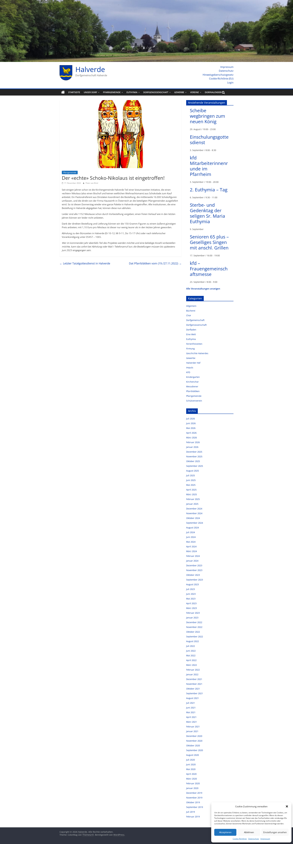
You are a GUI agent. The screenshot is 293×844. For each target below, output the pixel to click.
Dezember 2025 (194, 451)
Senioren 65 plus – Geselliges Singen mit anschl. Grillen (209, 242)
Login (230, 82)
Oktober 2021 (193, 688)
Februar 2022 (193, 669)
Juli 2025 (190, 475)
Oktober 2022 (193, 631)
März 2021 (191, 721)
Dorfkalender (213, 92)
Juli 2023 (190, 589)
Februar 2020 (193, 783)
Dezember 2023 (194, 565)
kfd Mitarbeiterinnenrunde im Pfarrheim (209, 166)
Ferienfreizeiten (194, 343)
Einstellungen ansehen (275, 832)
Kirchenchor (192, 381)
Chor (188, 315)
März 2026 (191, 437)
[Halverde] (63, 92)
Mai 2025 (190, 484)
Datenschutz (253, 838)
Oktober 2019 (193, 802)
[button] (286, 806)
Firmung (190, 348)
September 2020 (194, 750)
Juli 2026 (190, 418)
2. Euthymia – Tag (208, 189)
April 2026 (191, 432)
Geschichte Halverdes (197, 353)
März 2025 (191, 494)
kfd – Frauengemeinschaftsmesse (209, 268)
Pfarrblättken (193, 391)
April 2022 (191, 660)
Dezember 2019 (194, 792)
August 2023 (192, 584)
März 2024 (191, 551)
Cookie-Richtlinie (240, 838)
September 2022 (194, 636)
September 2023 (194, 579)
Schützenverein (194, 400)
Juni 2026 (191, 423)
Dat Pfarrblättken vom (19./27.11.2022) (155, 263)
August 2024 (192, 527)
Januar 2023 (192, 617)
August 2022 (192, 641)
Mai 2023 (190, 598)
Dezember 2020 (194, 736)
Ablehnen (249, 832)
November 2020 (194, 740)
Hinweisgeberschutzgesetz (218, 74)
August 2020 (192, 755)
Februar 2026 (193, 442)
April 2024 (191, 546)
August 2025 (192, 470)
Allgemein (191, 305)
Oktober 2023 (193, 574)
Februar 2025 (193, 499)
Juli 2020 (190, 759)
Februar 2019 (193, 816)
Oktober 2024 (193, 518)
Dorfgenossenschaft (155, 92)
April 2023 (191, 603)
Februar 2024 (193, 556)
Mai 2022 (190, 655)
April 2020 (191, 773)
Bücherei (190, 310)
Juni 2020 (191, 764)
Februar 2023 (193, 612)
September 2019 (194, 807)
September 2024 (194, 522)
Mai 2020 (190, 769)
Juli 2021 (190, 702)
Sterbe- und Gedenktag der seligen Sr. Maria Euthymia (207, 213)
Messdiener (192, 386)
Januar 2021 (192, 731)
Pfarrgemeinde (112, 92)
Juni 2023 (191, 593)
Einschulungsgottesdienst (209, 140)
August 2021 (192, 698)
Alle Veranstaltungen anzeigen (203, 288)
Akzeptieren (225, 832)
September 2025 (194, 465)
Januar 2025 (192, 503)
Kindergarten (193, 377)
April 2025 (191, 489)
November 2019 (194, 797)
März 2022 (191, 664)
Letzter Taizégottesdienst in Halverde (85, 263)
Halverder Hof (193, 362)
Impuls (189, 367)
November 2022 (194, 627)
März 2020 (191, 778)
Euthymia (132, 92)
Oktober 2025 (193, 461)
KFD (188, 372)
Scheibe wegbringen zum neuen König (207, 116)
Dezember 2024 (194, 508)
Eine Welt (191, 334)
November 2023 (194, 570)
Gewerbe (179, 92)
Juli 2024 (190, 532)
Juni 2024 (191, 537)
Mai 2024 (190, 541)
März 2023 (191, 608)
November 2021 (194, 683)
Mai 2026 (190, 428)
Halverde (90, 69)
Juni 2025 (191, 480)
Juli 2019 (190, 811)
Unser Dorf (90, 92)
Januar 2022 (192, 674)
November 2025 (194, 456)
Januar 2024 (192, 560)
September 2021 (194, 693)
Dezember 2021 (194, 679)
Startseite (74, 92)
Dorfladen (191, 329)
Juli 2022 (190, 646)
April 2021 (191, 717)
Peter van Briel (92, 183)
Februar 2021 (193, 726)
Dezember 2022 (194, 622)
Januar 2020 (192, 788)
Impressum (265, 838)
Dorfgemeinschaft (195, 320)
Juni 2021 (191, 707)
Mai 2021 (190, 712)
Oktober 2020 (193, 745)
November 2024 (194, 513)
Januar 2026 (192, 447)
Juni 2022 (191, 650)
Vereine (194, 92)
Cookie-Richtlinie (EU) (221, 78)
